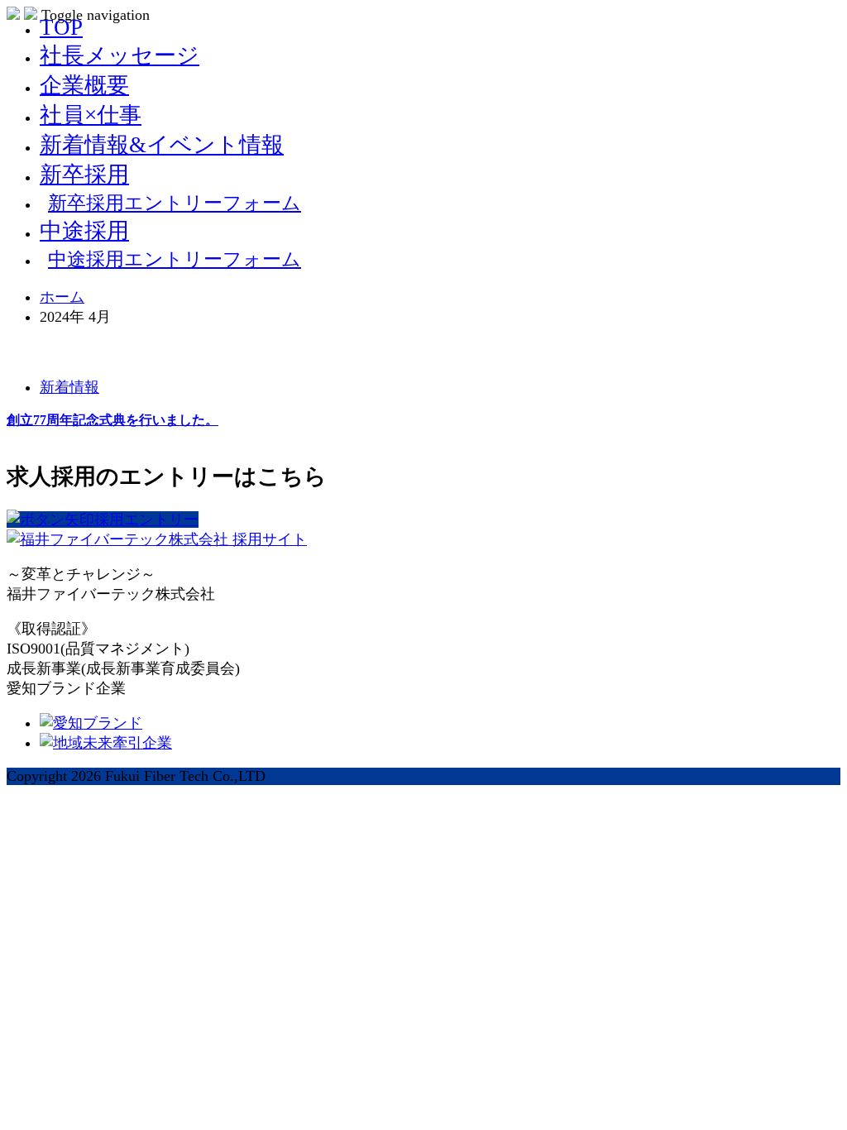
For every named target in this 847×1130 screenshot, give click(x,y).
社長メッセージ (119, 55)
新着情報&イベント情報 (162, 144)
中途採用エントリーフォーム (174, 259)
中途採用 (84, 230)
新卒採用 (84, 174)
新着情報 (69, 387)
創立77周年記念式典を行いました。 (112, 420)
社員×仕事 (90, 115)
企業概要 (84, 85)
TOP (61, 27)
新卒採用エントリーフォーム (174, 202)
